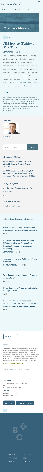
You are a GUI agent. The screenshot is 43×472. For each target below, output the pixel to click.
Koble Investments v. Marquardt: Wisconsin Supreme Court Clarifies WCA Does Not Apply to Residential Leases (20, 303)
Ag (4, 188)
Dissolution (7, 191)
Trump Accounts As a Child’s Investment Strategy (20, 260)
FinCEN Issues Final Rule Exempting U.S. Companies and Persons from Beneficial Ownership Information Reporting (19, 173)
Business (6, 10)
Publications (26, 454)
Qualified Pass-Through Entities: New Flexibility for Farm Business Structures (18, 164)
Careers (25, 458)
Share (9, 37)
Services (11, 461)
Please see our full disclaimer (28, 360)
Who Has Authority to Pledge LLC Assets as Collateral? (20, 276)
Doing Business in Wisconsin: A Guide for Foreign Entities (20, 289)
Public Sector (18, 10)
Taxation (8, 92)
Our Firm (11, 454)
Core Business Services (12, 206)
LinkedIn (5, 410)
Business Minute (16, 28)
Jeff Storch (8, 52)
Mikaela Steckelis (10, 265)
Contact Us (10, 336)
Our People (12, 458)
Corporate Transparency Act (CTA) (19, 188)
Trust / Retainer (25, 403)
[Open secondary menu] (39, 2)
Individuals (31, 10)
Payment (9, 403)
